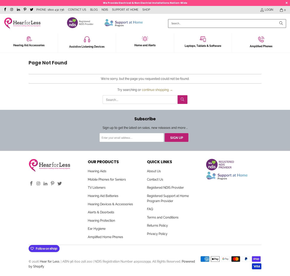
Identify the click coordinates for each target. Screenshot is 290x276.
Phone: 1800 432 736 (50, 9)
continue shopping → (157, 90)
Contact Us (77, 9)
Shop (146, 9)
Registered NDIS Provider (165, 187)
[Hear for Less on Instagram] (12, 9)
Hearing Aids (97, 171)
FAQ (150, 209)
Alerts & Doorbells (101, 212)
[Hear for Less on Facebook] (5, 9)
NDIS (105, 9)
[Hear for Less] (22, 23)
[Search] (281, 23)
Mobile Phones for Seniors (107, 179)
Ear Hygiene (97, 229)
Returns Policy (157, 225)
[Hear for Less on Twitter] (31, 9)
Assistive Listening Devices (87, 46)
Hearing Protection (101, 220)
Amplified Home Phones (105, 237)
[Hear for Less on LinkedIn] (18, 9)
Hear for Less (49, 261)
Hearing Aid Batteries (103, 196)
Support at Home (125, 9)
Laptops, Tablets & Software (203, 45)
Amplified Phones (261, 46)
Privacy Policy (157, 234)
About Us (154, 171)
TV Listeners (97, 187)
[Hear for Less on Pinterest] (25, 9)
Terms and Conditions (163, 217)
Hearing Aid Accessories (29, 45)
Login (269, 9)
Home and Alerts (145, 45)
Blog (94, 9)
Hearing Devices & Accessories (110, 204)
